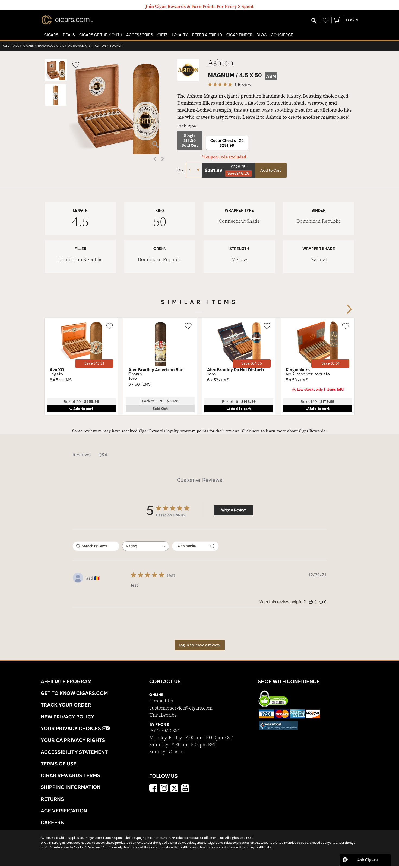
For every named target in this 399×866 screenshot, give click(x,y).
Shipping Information (70, 787)
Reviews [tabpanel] (81, 454)
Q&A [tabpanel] (103, 454)
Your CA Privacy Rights (73, 740)
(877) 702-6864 (164, 730)
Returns (52, 799)
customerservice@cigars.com (181, 708)
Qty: (181, 170)
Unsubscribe (163, 715)
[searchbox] (95, 546)
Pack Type (186, 126)
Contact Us (161, 701)
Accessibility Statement (74, 752)
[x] (174, 788)
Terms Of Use (59, 763)
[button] (51, 35)
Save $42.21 (94, 363)
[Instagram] (164, 789)
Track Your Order (66, 704)
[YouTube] (185, 789)
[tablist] (199, 455)
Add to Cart (270, 170)
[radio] (189, 140)
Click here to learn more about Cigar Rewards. (284, 431)
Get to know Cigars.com (74, 693)
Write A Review (233, 510)
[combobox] (145, 546)
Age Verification (64, 810)
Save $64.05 (251, 363)
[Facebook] (153, 789)
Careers (52, 822)
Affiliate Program (66, 681)
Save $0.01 (330, 363)
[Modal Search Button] (313, 21)
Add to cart (83, 408)
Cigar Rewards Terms (70, 775)
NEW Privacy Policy (67, 716)
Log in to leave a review (199, 644)
